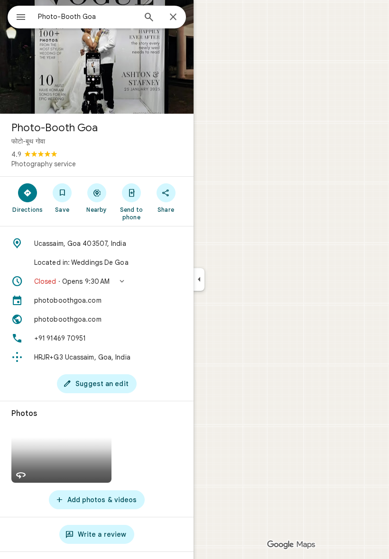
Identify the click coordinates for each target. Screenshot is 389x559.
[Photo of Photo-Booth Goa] (97, 57)
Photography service (43, 164)
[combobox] (87, 16)
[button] (97, 281)
